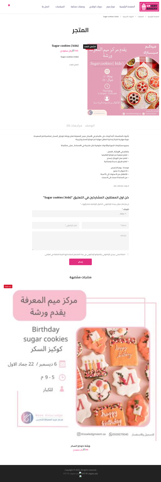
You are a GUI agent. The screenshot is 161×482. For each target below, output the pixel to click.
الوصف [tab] (90, 125)
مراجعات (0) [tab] (74, 125)
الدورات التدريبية (128, 16)
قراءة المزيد (152, 362)
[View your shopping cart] (8, 7)
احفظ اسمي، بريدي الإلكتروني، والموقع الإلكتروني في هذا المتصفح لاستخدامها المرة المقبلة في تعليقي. (84, 254)
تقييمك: (125, 209)
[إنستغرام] (13, 7)
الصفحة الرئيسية (153, 16)
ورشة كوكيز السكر (80, 446)
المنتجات (141, 16)
